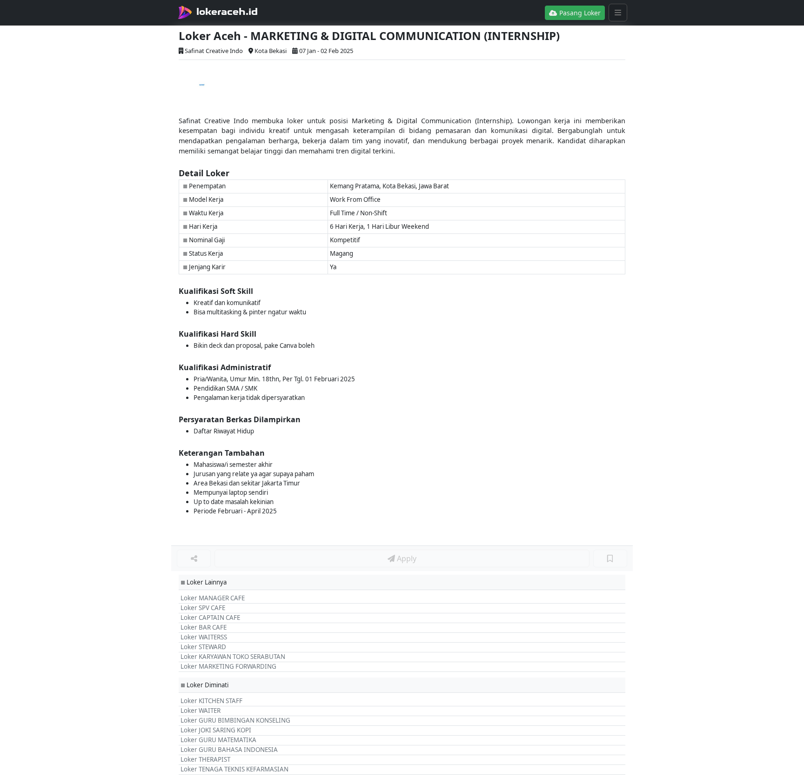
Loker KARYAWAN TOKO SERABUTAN (233, 656)
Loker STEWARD (203, 647)
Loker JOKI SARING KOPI (216, 730)
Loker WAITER (201, 710)
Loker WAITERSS (204, 637)
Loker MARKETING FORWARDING (228, 666)
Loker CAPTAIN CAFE (210, 617)
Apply (405, 558)
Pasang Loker (579, 12)
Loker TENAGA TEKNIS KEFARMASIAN (234, 769)
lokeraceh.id (227, 11)
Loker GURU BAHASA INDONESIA (229, 749)
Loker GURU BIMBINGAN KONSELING (235, 720)
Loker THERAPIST (205, 759)
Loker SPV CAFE (203, 608)
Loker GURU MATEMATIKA (218, 740)
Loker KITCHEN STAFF (211, 701)
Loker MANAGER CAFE (213, 598)
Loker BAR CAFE (204, 627)
